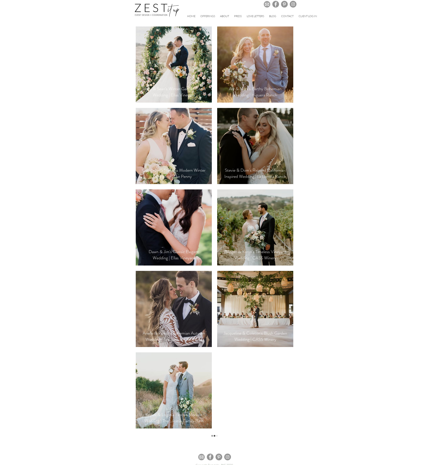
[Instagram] (293, 4)
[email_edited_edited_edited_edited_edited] (267, 4)
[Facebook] (275, 4)
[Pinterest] (284, 4)
